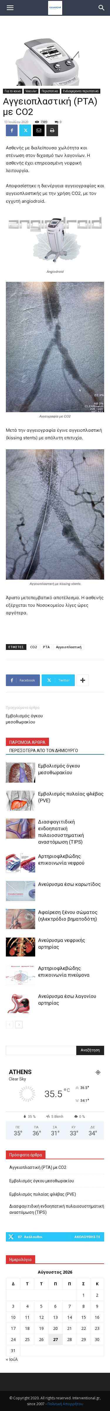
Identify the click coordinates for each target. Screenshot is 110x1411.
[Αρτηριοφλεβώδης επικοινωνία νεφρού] (20, 863)
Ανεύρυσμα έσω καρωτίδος (69, 884)
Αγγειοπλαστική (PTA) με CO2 (37, 1167)
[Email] (39, 130)
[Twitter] (25, 130)
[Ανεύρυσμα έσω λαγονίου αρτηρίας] (20, 1003)
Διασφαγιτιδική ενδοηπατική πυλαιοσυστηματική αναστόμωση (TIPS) (56, 1209)
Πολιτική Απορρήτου (65, 1403)
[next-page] (19, 1024)
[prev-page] (9, 1024)
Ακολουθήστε (87, 1237)
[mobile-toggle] (10, 8)
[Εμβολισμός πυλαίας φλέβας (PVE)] (20, 801)
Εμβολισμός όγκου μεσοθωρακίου (24, 719)
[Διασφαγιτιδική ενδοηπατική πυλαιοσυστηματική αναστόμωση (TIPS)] (20, 829)
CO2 (33, 647)
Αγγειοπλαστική (69, 647)
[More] (83, 680)
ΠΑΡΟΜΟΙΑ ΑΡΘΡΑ (27, 742)
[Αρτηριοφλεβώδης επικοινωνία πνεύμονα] (20, 975)
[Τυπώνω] (52, 130)
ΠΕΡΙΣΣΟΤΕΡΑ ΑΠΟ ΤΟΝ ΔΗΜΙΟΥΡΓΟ (43, 750)
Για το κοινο (13, 91)
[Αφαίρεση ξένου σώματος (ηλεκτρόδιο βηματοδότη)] (20, 919)
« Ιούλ (12, 1359)
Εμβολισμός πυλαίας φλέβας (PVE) (42, 1194)
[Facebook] (12, 130)
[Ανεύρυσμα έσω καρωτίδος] (20, 891)
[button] (102, 8)
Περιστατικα (50, 91)
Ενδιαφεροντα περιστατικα (81, 91)
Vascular (31, 91)
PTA (46, 647)
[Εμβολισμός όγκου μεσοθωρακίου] (20, 773)
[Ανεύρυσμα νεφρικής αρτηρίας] (20, 947)
